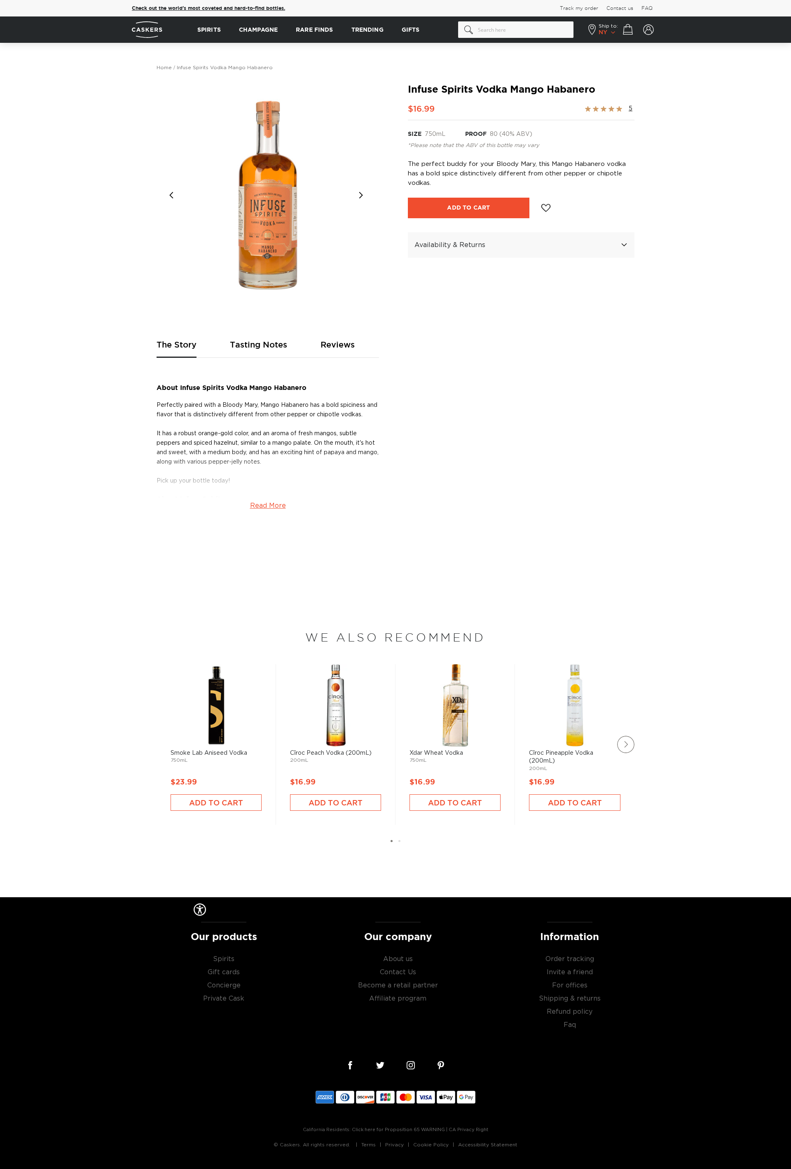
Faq (570, 1025)
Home (164, 67)
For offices (569, 985)
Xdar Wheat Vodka (455, 732)
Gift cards (224, 972)
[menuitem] (209, 29)
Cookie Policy (431, 1144)
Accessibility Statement (487, 1144)
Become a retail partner (398, 985)
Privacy (394, 1144)
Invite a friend (570, 972)
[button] (173, 195)
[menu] (323, 29)
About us (398, 959)
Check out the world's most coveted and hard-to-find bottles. (208, 8)
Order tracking (569, 959)
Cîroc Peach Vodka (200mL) (335, 732)
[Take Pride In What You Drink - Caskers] (160, 29)
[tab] (521, 245)
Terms (368, 1144)
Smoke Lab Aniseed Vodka (216, 732)
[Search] (469, 29)
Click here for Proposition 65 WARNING (398, 1129)
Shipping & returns (570, 998)
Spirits (223, 959)
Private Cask (223, 998)
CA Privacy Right (468, 1129)
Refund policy (569, 1011)
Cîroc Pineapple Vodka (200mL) (574, 732)
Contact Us (398, 972)
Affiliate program (397, 998)
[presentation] (625, 744)
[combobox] (515, 29)
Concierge (224, 985)
